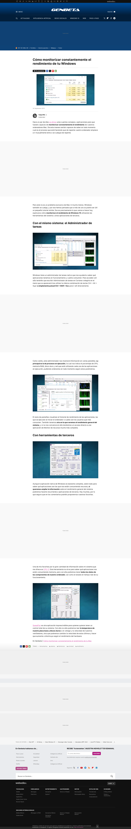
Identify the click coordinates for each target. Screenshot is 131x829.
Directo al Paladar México (65, 813)
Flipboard (108, 18)
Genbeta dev (54, 757)
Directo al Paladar (65, 791)
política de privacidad (91, 757)
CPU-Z (46, 569)
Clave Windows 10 (50, 742)
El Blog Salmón (108, 791)
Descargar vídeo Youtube (65, 742)
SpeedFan (37, 625)
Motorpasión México (78, 813)
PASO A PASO (94, 18)
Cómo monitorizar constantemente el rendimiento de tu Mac (67, 641)
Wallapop (53, 48)
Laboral (35, 760)
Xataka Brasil (19, 815)
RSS (89, 767)
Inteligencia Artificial (56, 764)
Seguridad (36, 757)
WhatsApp (36, 764)
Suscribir (96, 753)
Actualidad (36, 753)
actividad (71, 646)
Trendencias (92, 791)
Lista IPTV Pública (95, 742)
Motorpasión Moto (80, 794)
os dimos (52, 122)
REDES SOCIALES (61, 18)
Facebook (111, 18)
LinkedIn (96, 767)
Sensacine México (50, 813)
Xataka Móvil (19, 794)
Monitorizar (61, 646)
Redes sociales (20, 760)
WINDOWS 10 (74, 18)
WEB (84, 18)
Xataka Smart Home (21, 799)
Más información (78, 827)
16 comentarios (39, 71)
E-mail (56, 71)
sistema (53, 646)
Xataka (18, 791)
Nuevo (110, 12)
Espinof (47, 794)
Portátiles (33, 48)
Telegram (114, 18)
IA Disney (40, 742)
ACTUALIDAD (25, 18)
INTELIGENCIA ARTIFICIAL (42, 18)
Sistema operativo (43, 48)
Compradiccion (93, 796)
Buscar (111, 776)
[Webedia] (21, 783)
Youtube (81, 767)
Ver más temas (22, 768)
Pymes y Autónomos (107, 795)
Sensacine (48, 791)
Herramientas (43, 646)
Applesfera (19, 796)
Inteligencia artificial (56, 753)
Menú (20, 12)
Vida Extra (33, 794)
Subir (110, 783)
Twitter (104, 18)
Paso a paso (19, 753)
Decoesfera (92, 794)
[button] (42, 115)
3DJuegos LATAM (36, 813)
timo (51, 760)
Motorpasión (78, 791)
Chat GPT (31, 742)
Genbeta (65, 10)
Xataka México (20, 813)
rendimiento (80, 646)
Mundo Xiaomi (20, 801)
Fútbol (60, 48)
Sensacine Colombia (48, 816)
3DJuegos (33, 791)
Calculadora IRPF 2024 (81, 742)
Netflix (18, 764)
